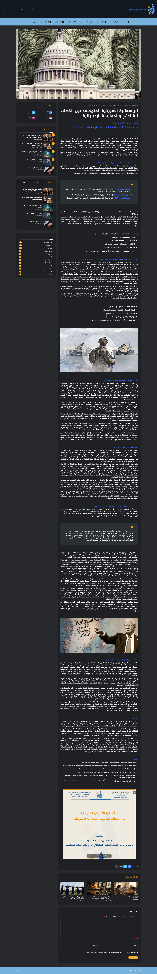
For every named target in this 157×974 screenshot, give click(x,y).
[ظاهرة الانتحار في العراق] (48, 162)
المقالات (113, 22)
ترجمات (70, 22)
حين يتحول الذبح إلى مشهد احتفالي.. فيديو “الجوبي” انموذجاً (73, 898)
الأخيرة (36, 182)
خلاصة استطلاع (84, 22)
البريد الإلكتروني (133, 945)
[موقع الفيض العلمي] (142, 9)
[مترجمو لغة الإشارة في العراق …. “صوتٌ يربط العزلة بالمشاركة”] (48, 137)
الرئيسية (134, 105)
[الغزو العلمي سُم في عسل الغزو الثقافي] (48, 154)
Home (124, 22)
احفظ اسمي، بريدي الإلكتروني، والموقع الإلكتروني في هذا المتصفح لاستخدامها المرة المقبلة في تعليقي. (111, 952)
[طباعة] (116, 866)
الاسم (136, 938)
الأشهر (49, 182)
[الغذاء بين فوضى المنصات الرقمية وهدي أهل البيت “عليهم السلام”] (99, 888)
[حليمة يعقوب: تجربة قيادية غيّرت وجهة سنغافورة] (48, 146)
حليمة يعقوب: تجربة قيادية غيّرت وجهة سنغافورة (32, 144)
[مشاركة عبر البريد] (121, 866)
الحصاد (50, 257)
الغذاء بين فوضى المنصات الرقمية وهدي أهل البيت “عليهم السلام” (101, 898)
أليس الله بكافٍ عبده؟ (35, 168)
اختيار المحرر (48, 260)
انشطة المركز (44, 22)
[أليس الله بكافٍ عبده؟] (48, 170)
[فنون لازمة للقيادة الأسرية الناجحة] (126, 888)
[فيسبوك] (129, 866)
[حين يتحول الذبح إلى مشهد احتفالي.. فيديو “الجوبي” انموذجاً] (72, 888)
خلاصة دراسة (100, 22)
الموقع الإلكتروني (93, 945)
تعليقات (23, 182)
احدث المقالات (127, 105)
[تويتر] (125, 866)
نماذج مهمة (49, 254)
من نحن (30, 22)
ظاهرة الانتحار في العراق (34, 159)
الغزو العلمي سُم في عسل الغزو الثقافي (32, 152)
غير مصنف (49, 245)
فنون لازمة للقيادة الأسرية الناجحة (127, 897)
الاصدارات (58, 22)
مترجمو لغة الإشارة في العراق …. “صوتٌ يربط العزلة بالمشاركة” (31, 136)
